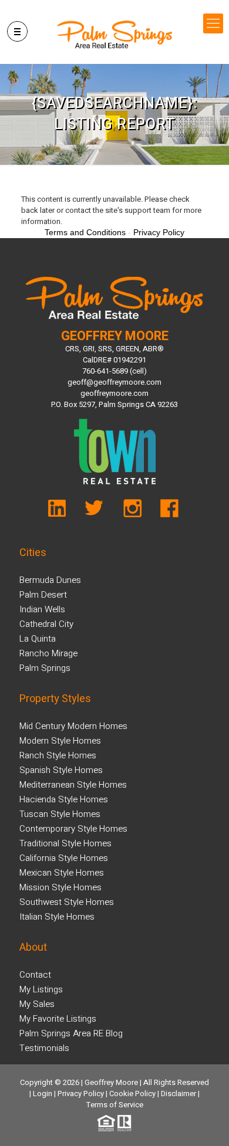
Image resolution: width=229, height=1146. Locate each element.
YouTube (64, 511)
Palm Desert (43, 594)
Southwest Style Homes (66, 902)
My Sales (37, 1004)
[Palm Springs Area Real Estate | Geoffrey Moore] (115, 34)
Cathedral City (46, 624)
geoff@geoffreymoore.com (114, 382)
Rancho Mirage (48, 653)
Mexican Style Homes (61, 872)
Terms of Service (114, 1104)
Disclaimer (178, 1093)
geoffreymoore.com (114, 393)
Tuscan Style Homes (59, 814)
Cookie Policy (132, 1093)
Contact (35, 974)
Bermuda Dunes (50, 580)
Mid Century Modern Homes (73, 726)
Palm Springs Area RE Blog (71, 1033)
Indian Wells (42, 609)
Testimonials (44, 1048)
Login (42, 1093)
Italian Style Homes (57, 916)
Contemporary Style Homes (73, 828)
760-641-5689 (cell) (114, 371)
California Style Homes (63, 858)
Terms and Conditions (85, 232)
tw (98, 511)
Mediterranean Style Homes (73, 784)
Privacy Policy (81, 1093)
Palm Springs (44, 668)
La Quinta (37, 638)
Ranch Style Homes (57, 755)
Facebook (166, 511)
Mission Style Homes (60, 887)
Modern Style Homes (60, 740)
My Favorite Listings (57, 1018)
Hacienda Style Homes (63, 799)
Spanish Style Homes (61, 770)
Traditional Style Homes (65, 843)
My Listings (41, 989)
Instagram (132, 511)
